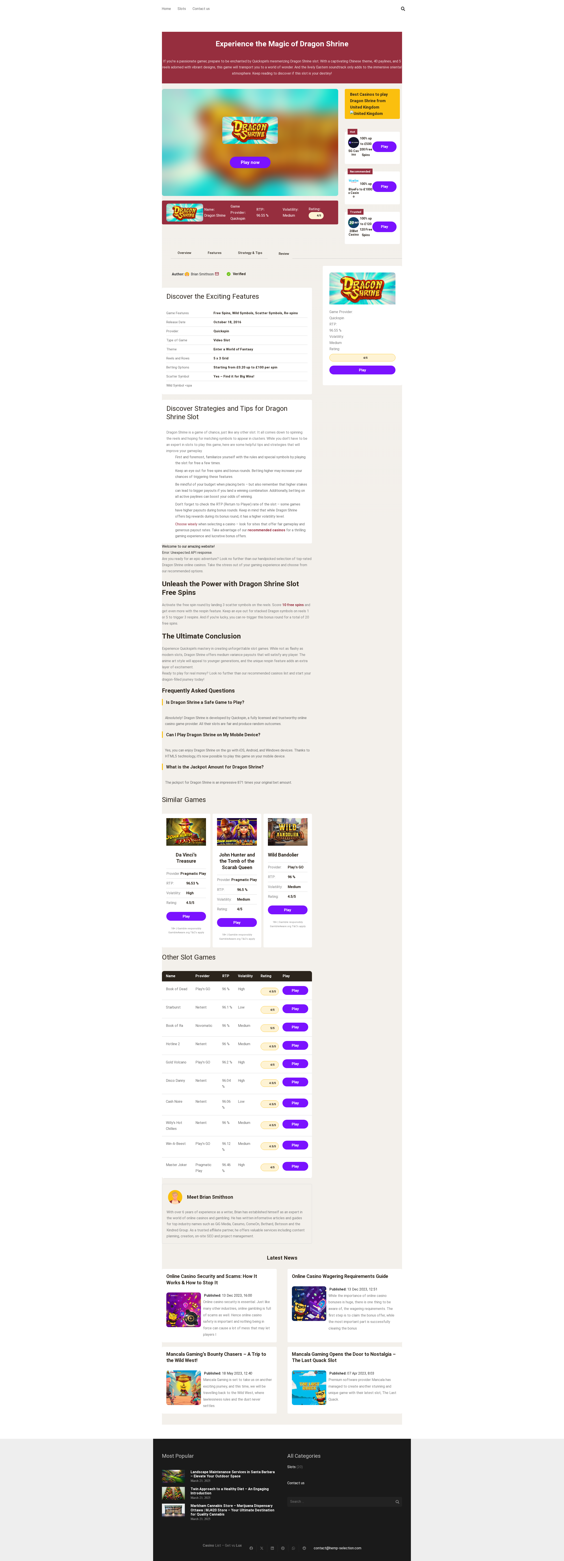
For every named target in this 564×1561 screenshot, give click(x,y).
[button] (403, 9)
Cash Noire (174, 1101)
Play (384, 146)
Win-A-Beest (176, 1144)
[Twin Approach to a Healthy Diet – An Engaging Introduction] (173, 1490)
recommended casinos (266, 530)
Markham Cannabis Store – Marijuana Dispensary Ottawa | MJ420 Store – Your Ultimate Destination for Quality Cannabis (232, 1510)
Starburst (173, 1007)
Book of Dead (176, 989)
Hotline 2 (173, 1044)
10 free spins (293, 605)
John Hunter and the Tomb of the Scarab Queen (237, 861)
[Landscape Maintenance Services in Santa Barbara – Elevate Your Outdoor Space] (173, 1473)
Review (284, 254)
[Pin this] (283, 1548)
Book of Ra (174, 1026)
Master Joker (176, 1165)
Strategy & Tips (250, 253)
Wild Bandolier (283, 855)
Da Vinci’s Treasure (186, 858)
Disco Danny (175, 1080)
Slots (291, 1467)
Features (214, 253)
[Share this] (251, 1548)
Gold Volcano (176, 1062)
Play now (250, 162)
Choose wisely (186, 524)
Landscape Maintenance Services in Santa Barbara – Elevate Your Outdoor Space (233, 1474)
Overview (184, 253)
